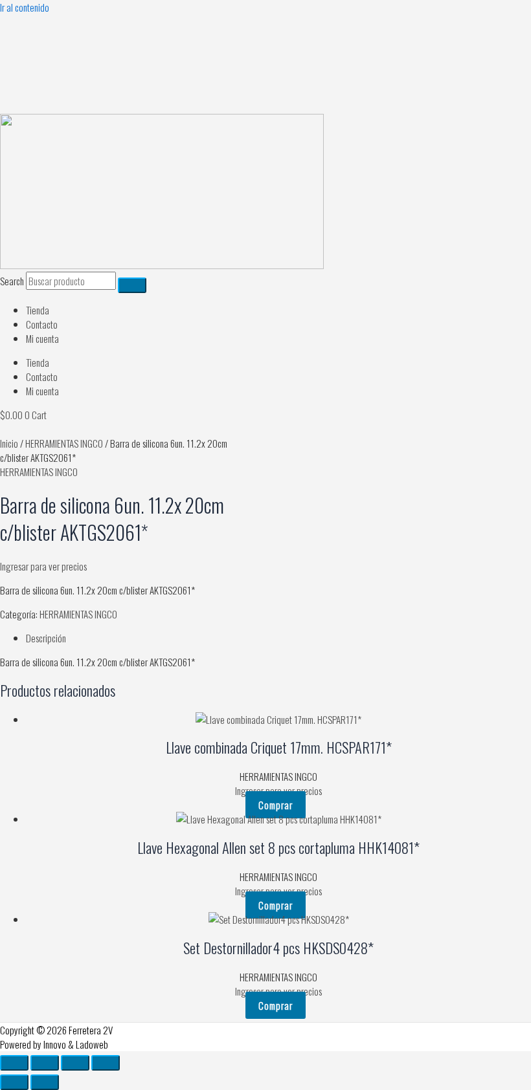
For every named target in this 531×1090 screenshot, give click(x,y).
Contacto (42, 324)
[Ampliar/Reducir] (14, 1063)
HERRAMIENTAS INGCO (64, 443)
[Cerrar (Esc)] (105, 1063)
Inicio (9, 443)
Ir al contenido (24, 7)
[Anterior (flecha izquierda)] (14, 1082)
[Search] (132, 285)
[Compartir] (75, 1063)
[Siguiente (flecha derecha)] (44, 1082)
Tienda (37, 310)
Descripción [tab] (46, 638)
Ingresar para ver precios (43, 566)
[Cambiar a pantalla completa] (44, 1063)
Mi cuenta (42, 338)
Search (12, 281)
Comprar (275, 805)
